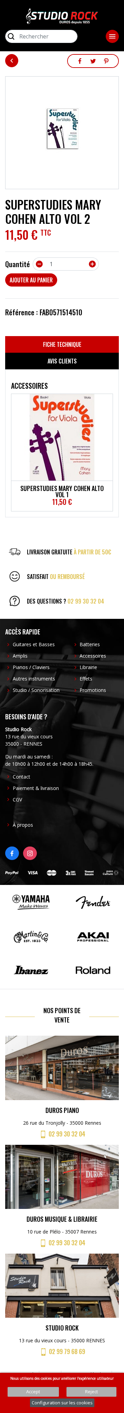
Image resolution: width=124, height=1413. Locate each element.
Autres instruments (34, 678)
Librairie (88, 667)
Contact (21, 776)
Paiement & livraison (36, 788)
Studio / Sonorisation (36, 690)
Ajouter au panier (31, 280)
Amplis (20, 655)
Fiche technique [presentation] (62, 344)
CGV (17, 799)
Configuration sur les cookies (62, 1402)
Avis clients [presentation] (62, 361)
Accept (33, 1391)
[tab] (62, 344)
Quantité (17, 264)
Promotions (93, 690)
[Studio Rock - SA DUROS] (62, 15)
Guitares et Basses (34, 644)
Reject (91, 1391)
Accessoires (93, 655)
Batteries (90, 644)
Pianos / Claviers (31, 667)
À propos (23, 825)
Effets (86, 678)
